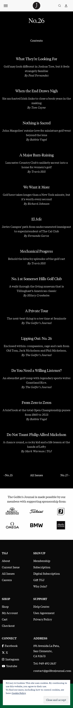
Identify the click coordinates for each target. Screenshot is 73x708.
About (6, 561)
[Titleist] (36, 511)
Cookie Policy (19, 693)
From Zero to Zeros (36, 402)
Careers (7, 580)
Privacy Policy (42, 619)
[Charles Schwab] (61, 525)
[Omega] (12, 525)
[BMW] (36, 525)
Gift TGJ (38, 580)
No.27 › (64, 475)
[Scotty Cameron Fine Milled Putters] (12, 511)
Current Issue (11, 567)
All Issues (36, 475)
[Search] (59, 5)
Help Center (41, 606)
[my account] (66, 5)
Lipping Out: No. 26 (36, 338)
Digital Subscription (46, 573)
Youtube (11, 666)
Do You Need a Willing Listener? (36, 370)
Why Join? (40, 586)
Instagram (11, 659)
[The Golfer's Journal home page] (36, 8)
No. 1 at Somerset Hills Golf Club (36, 279)
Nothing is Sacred (37, 123)
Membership (41, 561)
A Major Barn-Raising (36, 155)
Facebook (11, 646)
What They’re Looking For (36, 59)
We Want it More (36, 187)
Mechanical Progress (36, 251)
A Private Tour (36, 311)
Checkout (8, 625)
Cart (4, 619)
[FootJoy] (61, 511)
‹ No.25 (8, 475)
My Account (10, 613)
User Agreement (44, 613)
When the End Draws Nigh (36, 91)
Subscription (41, 567)
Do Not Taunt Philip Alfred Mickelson (36, 434)
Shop (5, 606)
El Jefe (36, 219)
